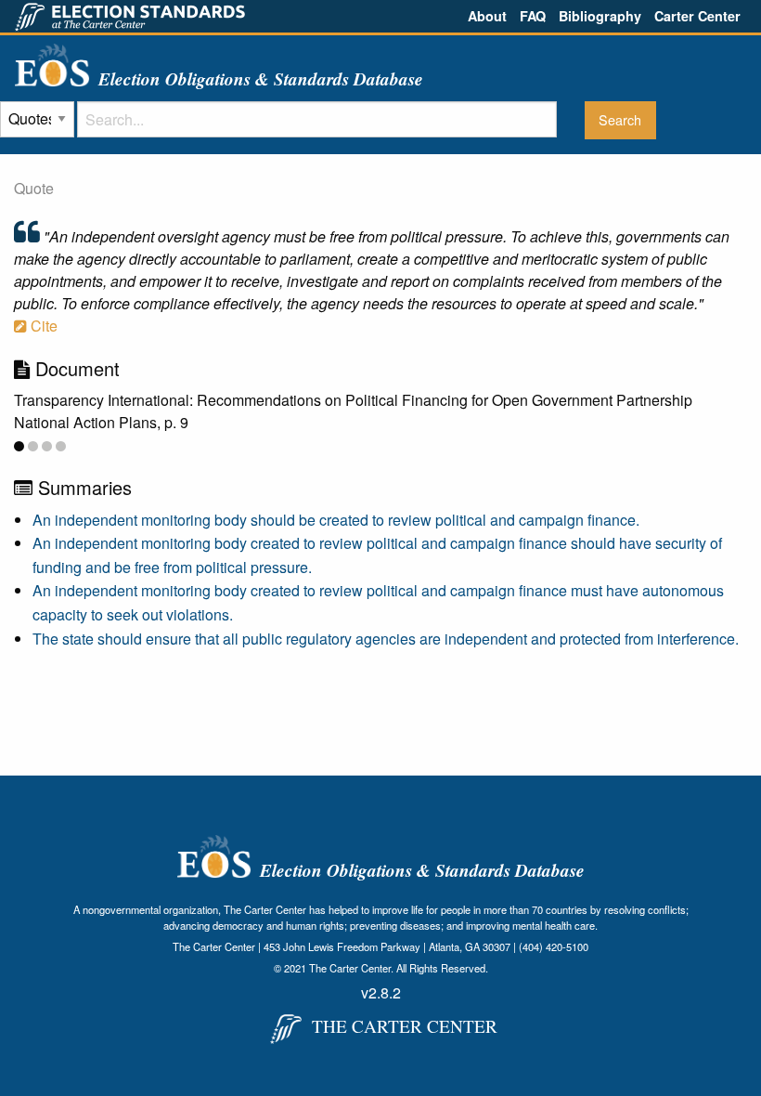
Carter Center (697, 16)
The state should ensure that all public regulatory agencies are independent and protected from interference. (385, 638)
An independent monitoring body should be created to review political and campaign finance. (335, 519)
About (487, 16)
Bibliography (600, 16)
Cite (42, 325)
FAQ (533, 16)
